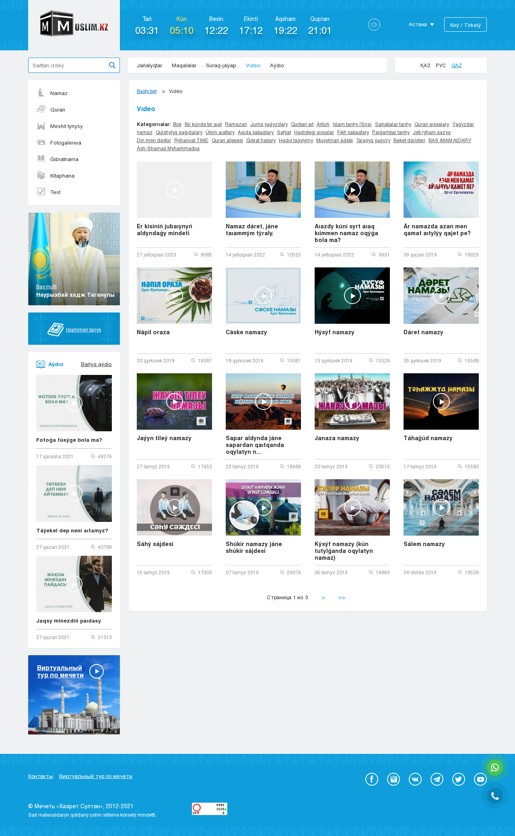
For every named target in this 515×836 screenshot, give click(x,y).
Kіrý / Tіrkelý (465, 25)
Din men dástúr (154, 140)
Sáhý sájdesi (155, 543)
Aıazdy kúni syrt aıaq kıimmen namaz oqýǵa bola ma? (346, 233)
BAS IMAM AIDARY (449, 140)
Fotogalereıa (65, 142)
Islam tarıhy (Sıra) (352, 124)
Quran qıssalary (431, 124)
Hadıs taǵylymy (296, 140)
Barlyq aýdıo (96, 364)
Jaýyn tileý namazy (164, 438)
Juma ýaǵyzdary (269, 124)
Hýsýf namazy (334, 332)
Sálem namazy (424, 543)
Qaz (456, 65)
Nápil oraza (153, 332)
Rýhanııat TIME (191, 140)
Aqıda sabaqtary (256, 132)
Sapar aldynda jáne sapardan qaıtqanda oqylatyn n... (255, 445)
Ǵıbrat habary (261, 140)
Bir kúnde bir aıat (203, 124)
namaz (144, 132)
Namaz (59, 93)
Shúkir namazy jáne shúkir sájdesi (254, 547)
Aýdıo (277, 65)
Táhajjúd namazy (428, 438)
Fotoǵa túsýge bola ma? (69, 440)
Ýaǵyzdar (463, 124)
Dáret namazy (423, 332)
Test (55, 192)
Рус (441, 65)
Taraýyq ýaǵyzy (373, 140)
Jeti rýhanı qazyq (432, 132)
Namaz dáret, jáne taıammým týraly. (252, 229)
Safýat (284, 132)
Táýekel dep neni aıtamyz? (72, 530)
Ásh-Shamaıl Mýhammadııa (168, 148)
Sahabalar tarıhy (393, 124)
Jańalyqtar (149, 65)
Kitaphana (62, 175)
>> (341, 597)
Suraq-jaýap (221, 65)
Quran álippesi (227, 140)
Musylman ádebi (334, 140)
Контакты (40, 776)
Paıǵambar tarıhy (391, 132)
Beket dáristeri (409, 140)
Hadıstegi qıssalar (314, 132)
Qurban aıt (302, 124)
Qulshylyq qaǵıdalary (179, 132)
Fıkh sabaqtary (353, 132)
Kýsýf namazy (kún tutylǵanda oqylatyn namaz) (344, 550)
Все (177, 124)
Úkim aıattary (220, 132)
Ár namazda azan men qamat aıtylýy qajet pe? (437, 229)
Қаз (425, 65)
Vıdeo (253, 65)
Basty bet (147, 91)
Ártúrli (323, 124)
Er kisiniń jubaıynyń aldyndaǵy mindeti (164, 229)
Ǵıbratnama (64, 159)
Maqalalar (184, 65)
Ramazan (236, 124)
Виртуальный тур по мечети (95, 776)
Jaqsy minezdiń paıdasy (68, 620)
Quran (57, 109)
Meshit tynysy (66, 126)
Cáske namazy (246, 332)
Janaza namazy (337, 438)
